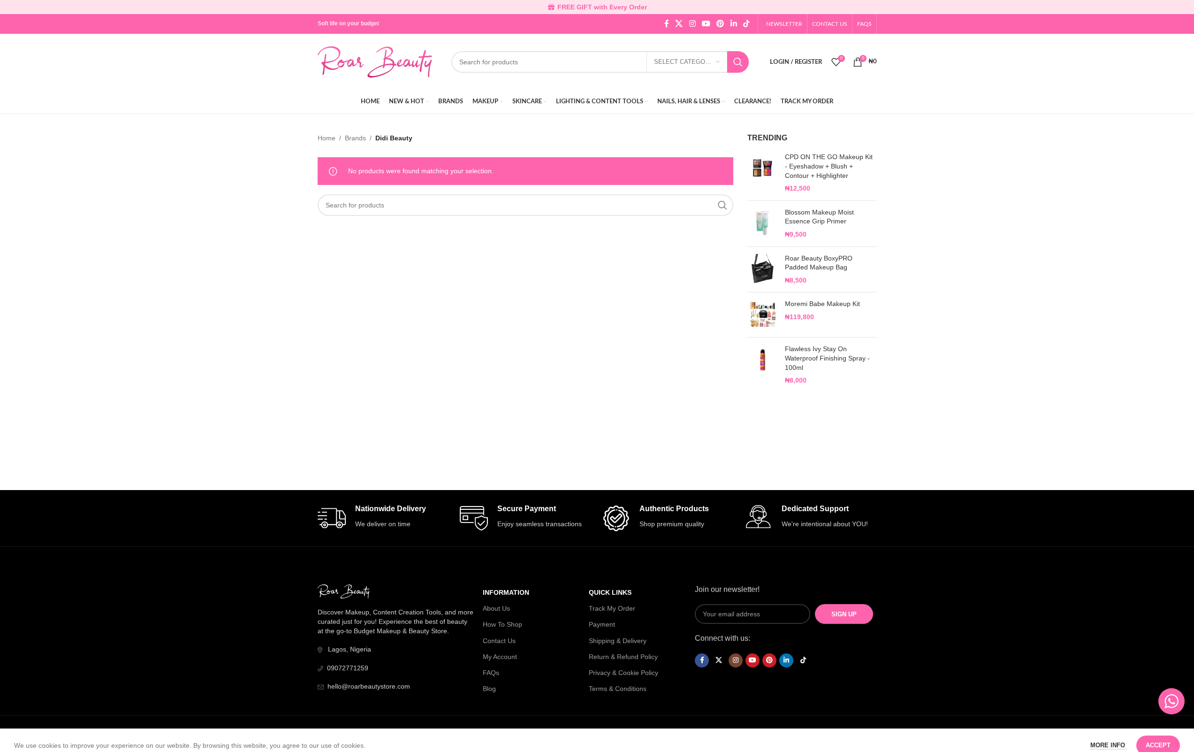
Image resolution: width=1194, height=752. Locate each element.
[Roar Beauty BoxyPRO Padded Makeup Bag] (762, 269)
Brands (355, 138)
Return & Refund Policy (623, 656)
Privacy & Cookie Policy (623, 672)
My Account (500, 656)
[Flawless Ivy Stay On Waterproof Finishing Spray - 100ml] (762, 365)
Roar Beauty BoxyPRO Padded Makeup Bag (818, 262)
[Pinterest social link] (720, 23)
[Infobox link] (384, 518)
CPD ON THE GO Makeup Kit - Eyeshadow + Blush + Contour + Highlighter (829, 166)
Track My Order (612, 608)
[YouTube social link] (706, 23)
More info (1108, 734)
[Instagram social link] (692, 23)
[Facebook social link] (666, 23)
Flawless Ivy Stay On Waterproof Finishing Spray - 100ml (827, 358)
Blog (489, 688)
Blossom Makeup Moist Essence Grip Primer (819, 216)
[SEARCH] (738, 62)
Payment (602, 624)
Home (326, 138)
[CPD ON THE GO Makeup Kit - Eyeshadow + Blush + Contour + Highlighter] (762, 173)
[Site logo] (375, 61)
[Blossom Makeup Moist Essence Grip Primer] (762, 223)
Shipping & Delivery (617, 641)
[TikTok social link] (746, 23)
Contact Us (499, 641)
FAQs (491, 672)
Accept (1158, 734)
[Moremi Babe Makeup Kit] (762, 314)
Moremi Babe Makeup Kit (822, 303)
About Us (496, 608)
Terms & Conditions (617, 688)
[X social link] (679, 23)
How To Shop (502, 624)
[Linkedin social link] (733, 23)
